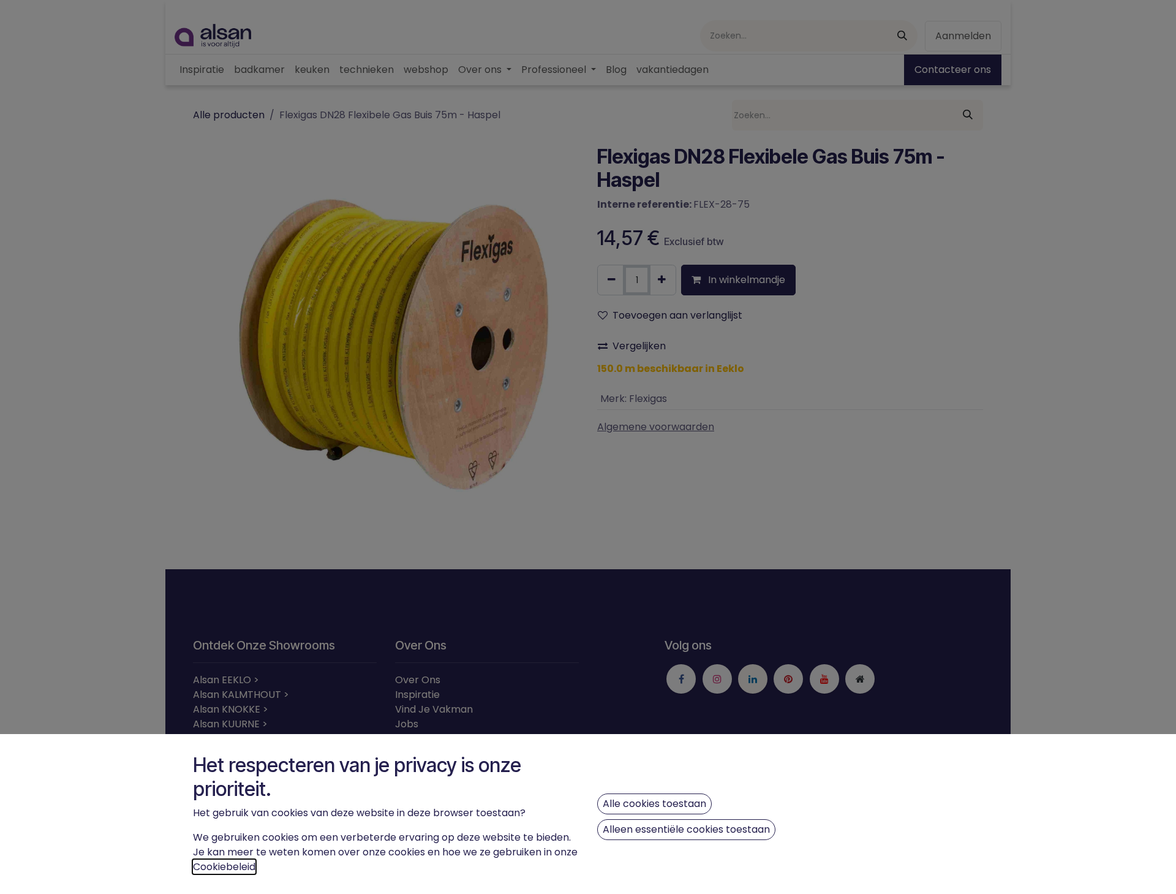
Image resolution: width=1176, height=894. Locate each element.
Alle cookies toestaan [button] (654, 804)
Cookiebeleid (224, 867)
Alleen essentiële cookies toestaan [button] (686, 829)
